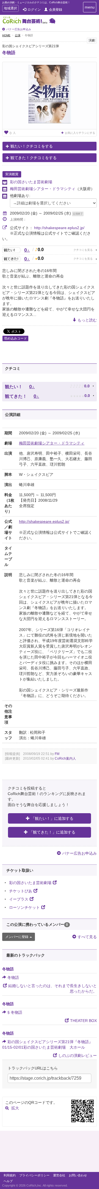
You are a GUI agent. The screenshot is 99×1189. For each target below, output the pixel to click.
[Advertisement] (49, 1152)
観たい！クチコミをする (31, 146)
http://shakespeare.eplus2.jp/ (59, 228)
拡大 (15, 1108)
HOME (6, 35)
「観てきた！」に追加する (52, 832)
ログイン (34, 10)
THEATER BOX (83, 1020)
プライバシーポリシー (34, 1175)
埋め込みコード (15, 338)
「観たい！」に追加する (52, 818)
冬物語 (8, 52)
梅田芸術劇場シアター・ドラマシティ (42, 189)
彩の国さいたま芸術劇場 (31, 182)
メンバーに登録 (16, 937)
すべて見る (87, 937)
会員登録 (55, 10)
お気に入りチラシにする (80, 132)
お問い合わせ (78, 1175)
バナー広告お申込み (18, 29)
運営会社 (59, 1175)
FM (57, 754)
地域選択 (10, 9)
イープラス (18, 899)
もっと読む (87, 320)
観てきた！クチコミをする (33, 157)
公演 (17, 35)
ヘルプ (8, 1181)
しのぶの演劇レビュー (77, 1055)
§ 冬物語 (14, 1012)
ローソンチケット (24, 907)
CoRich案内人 (65, 758)
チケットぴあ (20, 891)
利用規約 (10, 1175)
